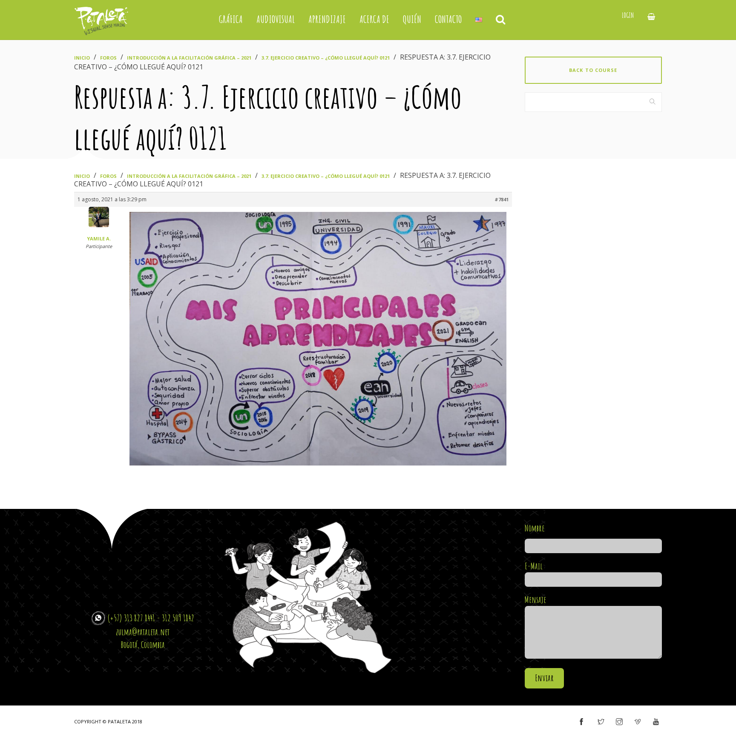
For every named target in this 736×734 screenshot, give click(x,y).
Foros (108, 57)
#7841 (501, 199)
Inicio (82, 57)
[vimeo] (638, 722)
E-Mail (534, 565)
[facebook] (581, 722)
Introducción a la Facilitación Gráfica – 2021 (189, 57)
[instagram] (619, 722)
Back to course (593, 70)
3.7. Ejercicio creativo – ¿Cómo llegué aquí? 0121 (326, 57)
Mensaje (535, 599)
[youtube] (656, 722)
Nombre (534, 528)
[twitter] (601, 722)
